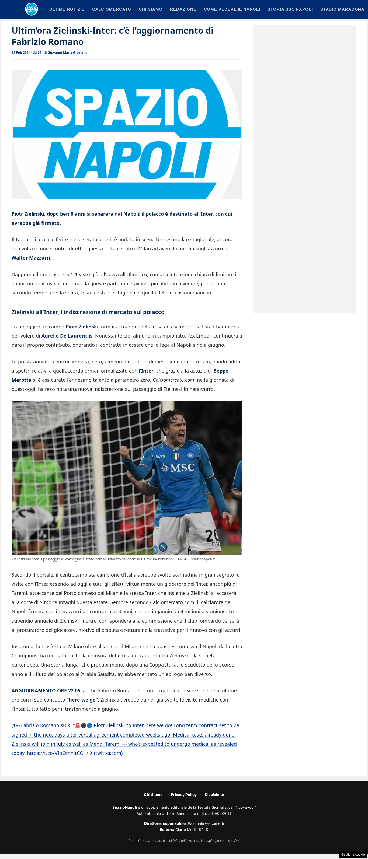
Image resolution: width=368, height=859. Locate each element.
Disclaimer (214, 794)
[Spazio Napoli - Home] (31, 9)
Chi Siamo (153, 794)
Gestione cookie (353, 854)
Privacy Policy (184, 794)
